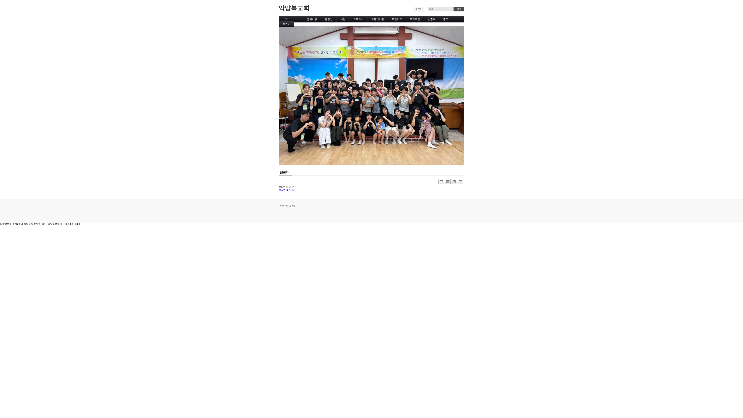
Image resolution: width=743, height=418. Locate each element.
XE (293, 205)
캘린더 (286, 23)
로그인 (418, 9)
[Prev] (288, 95)
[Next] (454, 95)
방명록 (431, 19)
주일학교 (397, 19)
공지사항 (312, 19)
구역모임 (415, 19)
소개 (285, 19)
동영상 (328, 19)
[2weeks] (454, 182)
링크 (445, 19)
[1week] (460, 182)
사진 (342, 19)
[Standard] (441, 182)
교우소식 (358, 19)
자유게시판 (377, 19)
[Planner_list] (448, 182)
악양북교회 (294, 7)
